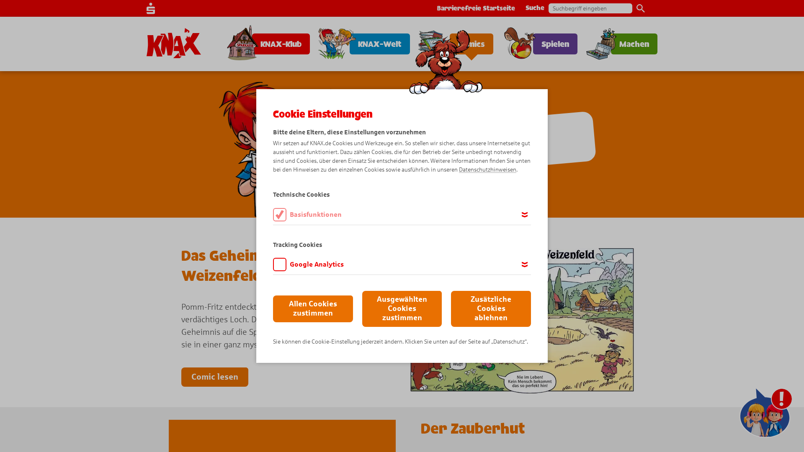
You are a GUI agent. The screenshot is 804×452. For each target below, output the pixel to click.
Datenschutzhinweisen (487, 170)
